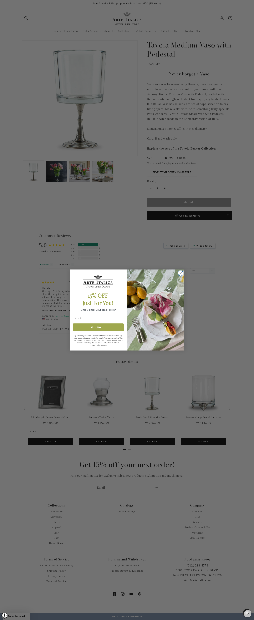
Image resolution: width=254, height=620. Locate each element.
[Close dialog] (180, 273)
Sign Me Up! (98, 327)
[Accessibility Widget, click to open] (4, 616)
